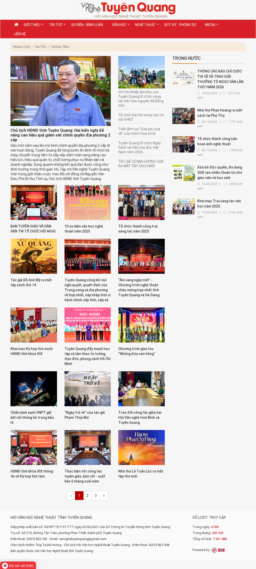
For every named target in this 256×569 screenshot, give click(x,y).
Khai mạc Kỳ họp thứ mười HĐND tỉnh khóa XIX (31, 351)
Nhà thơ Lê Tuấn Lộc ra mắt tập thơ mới (140, 473)
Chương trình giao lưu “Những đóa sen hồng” (136, 351)
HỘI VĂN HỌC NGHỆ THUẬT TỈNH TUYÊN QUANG (51, 517)
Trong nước (186, 58)
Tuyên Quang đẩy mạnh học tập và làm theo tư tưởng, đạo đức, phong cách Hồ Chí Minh (87, 356)
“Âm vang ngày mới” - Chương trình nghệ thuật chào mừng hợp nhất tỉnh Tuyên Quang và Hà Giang (139, 287)
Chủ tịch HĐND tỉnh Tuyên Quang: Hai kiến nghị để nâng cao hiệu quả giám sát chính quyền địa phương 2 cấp (60, 135)
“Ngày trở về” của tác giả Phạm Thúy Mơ (84, 415)
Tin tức (40, 47)
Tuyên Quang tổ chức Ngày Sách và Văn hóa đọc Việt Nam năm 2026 (139, 147)
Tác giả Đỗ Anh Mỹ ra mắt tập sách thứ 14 (31, 282)
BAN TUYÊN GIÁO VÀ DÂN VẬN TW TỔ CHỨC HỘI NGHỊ (33, 228)
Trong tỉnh (60, 47)
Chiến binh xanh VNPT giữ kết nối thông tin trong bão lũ (32, 417)
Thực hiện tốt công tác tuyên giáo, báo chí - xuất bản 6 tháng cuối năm (84, 476)
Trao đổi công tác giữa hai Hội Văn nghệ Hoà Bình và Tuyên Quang (139, 417)
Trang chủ (21, 47)
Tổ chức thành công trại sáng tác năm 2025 (138, 228)
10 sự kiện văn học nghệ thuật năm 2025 (83, 228)
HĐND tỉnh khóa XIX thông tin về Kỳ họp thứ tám (31, 473)
